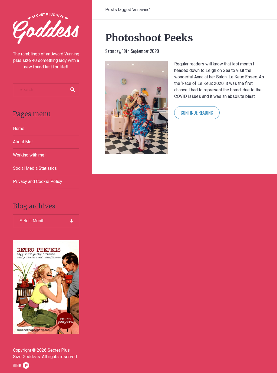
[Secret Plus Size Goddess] (46, 28)
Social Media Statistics (35, 168)
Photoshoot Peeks (149, 38)
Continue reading (197, 112)
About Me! (23, 141)
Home (18, 128)
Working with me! (29, 155)
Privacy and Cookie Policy (37, 181)
